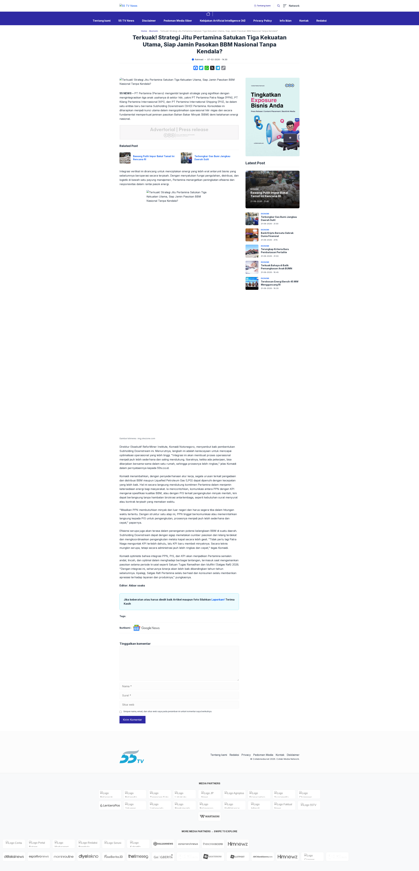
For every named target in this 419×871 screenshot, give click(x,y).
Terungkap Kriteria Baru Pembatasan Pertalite (275, 251)
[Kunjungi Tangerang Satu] (159, 794)
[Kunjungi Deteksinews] (13, 856)
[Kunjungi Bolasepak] (110, 794)
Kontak (304, 20)
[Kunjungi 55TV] (309, 805)
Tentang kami (101, 20)
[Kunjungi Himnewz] (287, 856)
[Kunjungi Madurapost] (63, 843)
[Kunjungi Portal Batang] (38, 843)
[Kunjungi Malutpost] (237, 856)
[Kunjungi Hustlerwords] (237, 843)
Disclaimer (149, 20)
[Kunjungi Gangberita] (163, 856)
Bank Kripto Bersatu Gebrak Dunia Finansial (277, 234)
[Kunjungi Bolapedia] (134, 794)
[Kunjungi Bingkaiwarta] (184, 805)
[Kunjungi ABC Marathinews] (262, 856)
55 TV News (126, 20)
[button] (278, 5)
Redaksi (321, 20)
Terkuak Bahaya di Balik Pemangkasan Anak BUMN (276, 267)
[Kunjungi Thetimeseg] (138, 856)
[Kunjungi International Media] (110, 805)
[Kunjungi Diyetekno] (88, 856)
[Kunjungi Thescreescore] (212, 843)
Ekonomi (153, 31)
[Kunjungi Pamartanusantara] (188, 856)
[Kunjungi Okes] (337, 856)
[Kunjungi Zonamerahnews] (188, 843)
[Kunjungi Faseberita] (113, 856)
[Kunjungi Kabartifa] (138, 843)
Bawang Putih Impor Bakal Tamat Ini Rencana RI (269, 194)
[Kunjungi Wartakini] (209, 816)
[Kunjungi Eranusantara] (259, 794)
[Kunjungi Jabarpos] (134, 805)
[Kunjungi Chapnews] (309, 794)
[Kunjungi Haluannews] (163, 843)
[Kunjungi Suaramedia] (284, 794)
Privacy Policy (262, 20)
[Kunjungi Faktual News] (284, 805)
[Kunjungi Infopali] (259, 805)
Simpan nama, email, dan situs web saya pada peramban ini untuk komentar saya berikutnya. (167, 711)
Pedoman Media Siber (178, 20)
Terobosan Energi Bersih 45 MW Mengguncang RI (280, 283)
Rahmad (199, 59)
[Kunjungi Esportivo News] (38, 856)
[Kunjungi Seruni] (113, 843)
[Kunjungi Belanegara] (209, 805)
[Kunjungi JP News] (209, 794)
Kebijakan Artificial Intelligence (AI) (223, 20)
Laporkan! (218, 599)
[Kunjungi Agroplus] (234, 794)
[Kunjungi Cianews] (312, 856)
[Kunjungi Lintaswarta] (159, 805)
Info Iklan (285, 20)
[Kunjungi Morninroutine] (63, 856)
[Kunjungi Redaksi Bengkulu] (88, 843)
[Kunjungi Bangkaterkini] (212, 856)
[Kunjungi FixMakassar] (234, 805)
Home (144, 31)
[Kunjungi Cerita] (13, 843)
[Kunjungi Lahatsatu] (184, 794)
